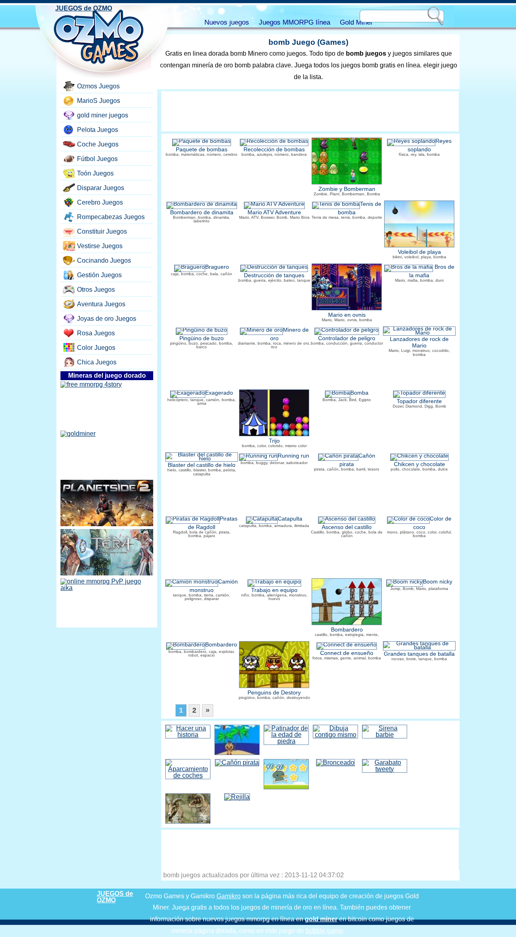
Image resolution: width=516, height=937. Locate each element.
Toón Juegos (95, 173)
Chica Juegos (97, 362)
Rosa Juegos (96, 333)
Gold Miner (356, 22)
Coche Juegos (98, 144)
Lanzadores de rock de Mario (419, 342)
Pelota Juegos (97, 129)
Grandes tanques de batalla (419, 654)
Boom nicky (437, 582)
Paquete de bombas (201, 149)
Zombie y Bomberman (346, 189)
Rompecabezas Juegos (111, 216)
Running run (293, 456)
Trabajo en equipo (274, 590)
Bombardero (347, 630)
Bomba (359, 393)
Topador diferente (419, 401)
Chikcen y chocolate (419, 464)
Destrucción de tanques (274, 275)
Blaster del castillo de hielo (201, 465)
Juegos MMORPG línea (294, 22)
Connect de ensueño (346, 653)
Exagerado (219, 393)
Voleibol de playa (419, 252)
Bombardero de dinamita (201, 212)
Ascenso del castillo (347, 527)
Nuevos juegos (226, 22)
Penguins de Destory (274, 693)
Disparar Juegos (100, 187)
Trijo (274, 441)
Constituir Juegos (102, 231)
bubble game (324, 930)
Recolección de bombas (274, 149)
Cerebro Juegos (100, 202)
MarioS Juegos (98, 100)
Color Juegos (96, 347)
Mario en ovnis (347, 315)
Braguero (217, 267)
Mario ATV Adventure (274, 212)
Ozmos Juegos (98, 86)
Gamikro (228, 896)
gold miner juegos (102, 115)
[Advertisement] (310, 111)
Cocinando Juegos (104, 260)
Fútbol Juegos (97, 158)
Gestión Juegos (99, 275)
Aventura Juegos (101, 304)
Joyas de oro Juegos (106, 318)
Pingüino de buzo (201, 338)
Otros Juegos (96, 289)
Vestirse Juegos (100, 246)
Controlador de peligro (346, 338)
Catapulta (290, 519)
